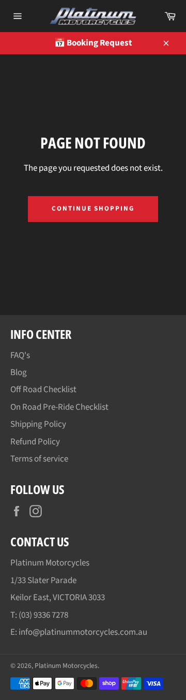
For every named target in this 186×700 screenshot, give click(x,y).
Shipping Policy (38, 424)
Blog (18, 372)
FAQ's (20, 355)
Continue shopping (93, 208)
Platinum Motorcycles (66, 666)
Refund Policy (35, 442)
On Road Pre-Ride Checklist (59, 407)
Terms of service (39, 459)
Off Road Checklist (43, 389)
